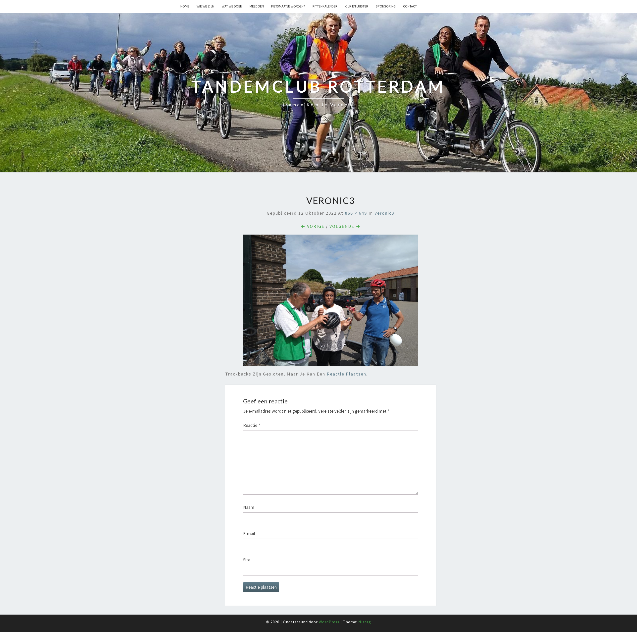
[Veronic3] (330, 302)
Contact (410, 6)
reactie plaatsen (346, 374)
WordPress (329, 621)
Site (246, 560)
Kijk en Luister (356, 6)
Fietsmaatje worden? (288, 6)
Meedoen (257, 6)
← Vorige (312, 226)
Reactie (251, 425)
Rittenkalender (325, 6)
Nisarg (364, 621)
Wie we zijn (205, 6)
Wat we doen (232, 6)
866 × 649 (356, 213)
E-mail (249, 533)
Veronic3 (384, 213)
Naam (248, 507)
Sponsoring (386, 6)
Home (184, 6)
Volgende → (345, 226)
